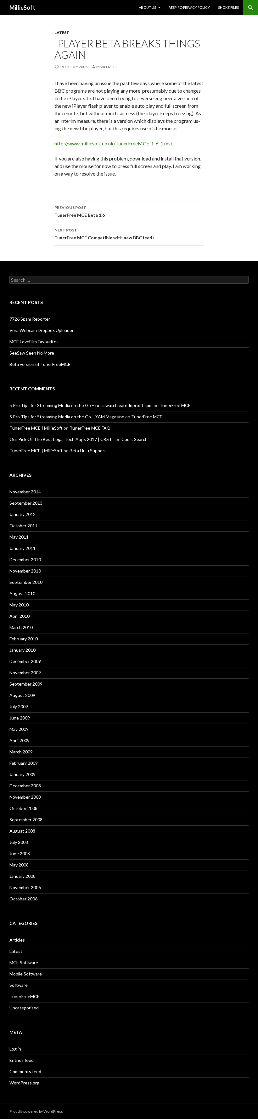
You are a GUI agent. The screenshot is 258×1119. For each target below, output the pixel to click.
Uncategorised (24, 1007)
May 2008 (19, 864)
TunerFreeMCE (24, 996)
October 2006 (23, 898)
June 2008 (19, 853)
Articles (17, 939)
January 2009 (22, 774)
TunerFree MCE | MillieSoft (36, 428)
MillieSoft (22, 7)
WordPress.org (24, 1082)
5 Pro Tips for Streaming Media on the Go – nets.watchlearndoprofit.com (81, 405)
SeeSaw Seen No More (31, 353)
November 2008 (25, 797)
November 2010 (25, 570)
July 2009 (18, 706)
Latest (61, 32)
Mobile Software (25, 973)
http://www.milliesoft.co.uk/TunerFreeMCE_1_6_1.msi (113, 143)
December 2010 (25, 559)
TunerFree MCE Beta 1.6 (79, 211)
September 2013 (25, 503)
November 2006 (25, 887)
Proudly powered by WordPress (36, 1111)
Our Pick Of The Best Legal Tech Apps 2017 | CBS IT (62, 439)
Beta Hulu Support (88, 450)
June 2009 (19, 717)
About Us (147, 7)
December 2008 (25, 785)
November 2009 (25, 672)
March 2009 (21, 751)
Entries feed (21, 1060)
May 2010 (19, 604)
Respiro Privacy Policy (189, 7)
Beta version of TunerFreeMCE (39, 364)
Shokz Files (228, 7)
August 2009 (22, 695)
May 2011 (19, 537)
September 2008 (25, 819)
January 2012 (22, 514)
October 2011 (23, 525)
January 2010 (22, 650)
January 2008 (22, 876)
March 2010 (21, 627)
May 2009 (19, 729)
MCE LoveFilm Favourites (34, 341)
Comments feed (25, 1071)
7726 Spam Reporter (29, 319)
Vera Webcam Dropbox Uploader (41, 330)
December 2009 (25, 661)
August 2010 (22, 593)
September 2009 (25, 684)
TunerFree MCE (175, 405)
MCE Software (23, 962)
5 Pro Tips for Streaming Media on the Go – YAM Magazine (66, 416)
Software (18, 985)
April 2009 (19, 740)
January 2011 (22, 548)
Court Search (134, 439)
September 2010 (25, 582)
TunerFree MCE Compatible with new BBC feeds (104, 234)
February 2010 (23, 638)
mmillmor (106, 66)
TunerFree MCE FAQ (90, 428)
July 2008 (18, 842)
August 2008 (22, 831)
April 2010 (19, 616)
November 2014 (25, 491)
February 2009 (23, 763)
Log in (15, 1048)
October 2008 (23, 808)
